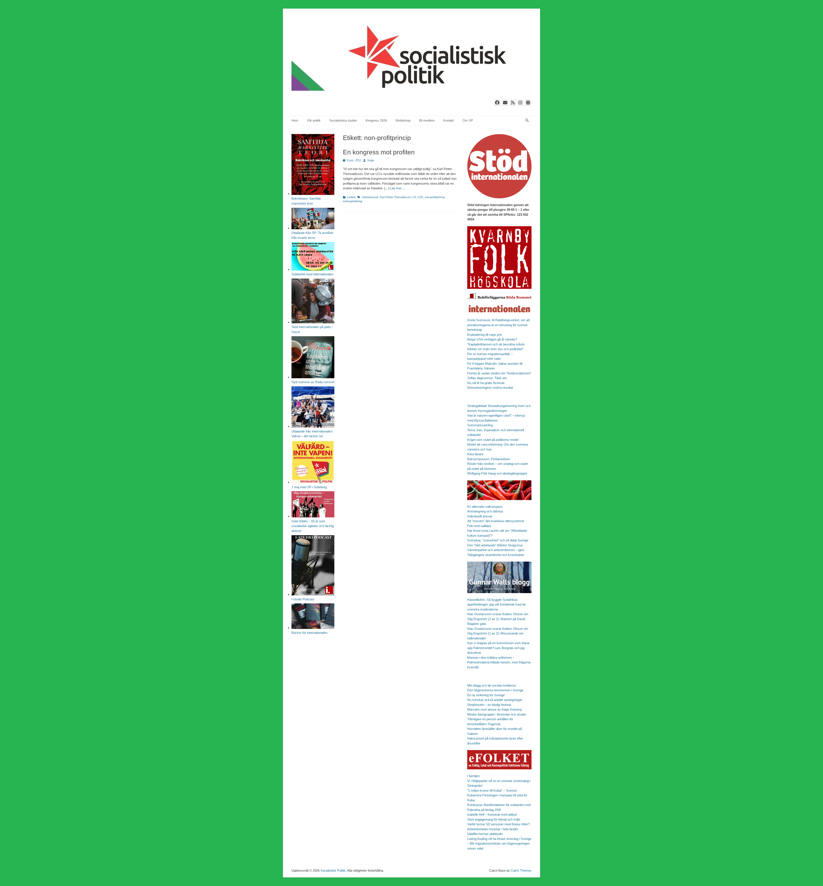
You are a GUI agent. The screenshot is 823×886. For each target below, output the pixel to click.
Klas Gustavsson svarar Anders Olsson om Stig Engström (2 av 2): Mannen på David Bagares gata (497, 618)
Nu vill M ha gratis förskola (485, 383)
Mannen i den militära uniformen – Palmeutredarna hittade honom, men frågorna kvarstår (498, 662)
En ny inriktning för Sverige (486, 695)
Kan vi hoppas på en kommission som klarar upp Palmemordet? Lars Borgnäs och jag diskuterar (498, 647)
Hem (294, 120)
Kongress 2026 (376, 120)
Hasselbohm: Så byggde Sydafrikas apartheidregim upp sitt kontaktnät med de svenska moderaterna (496, 604)
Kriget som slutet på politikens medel (492, 439)
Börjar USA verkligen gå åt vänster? (492, 339)
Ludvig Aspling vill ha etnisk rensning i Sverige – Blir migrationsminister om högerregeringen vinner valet (499, 843)
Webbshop (402, 120)
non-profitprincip (435, 197)
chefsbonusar (370, 197)
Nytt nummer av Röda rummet (312, 382)
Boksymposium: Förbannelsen (488, 459)
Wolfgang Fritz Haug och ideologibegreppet (497, 473)
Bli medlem (427, 120)
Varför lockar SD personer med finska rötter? (498, 824)
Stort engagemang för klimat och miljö (493, 819)
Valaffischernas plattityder (485, 834)
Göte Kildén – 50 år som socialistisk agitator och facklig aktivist (312, 526)
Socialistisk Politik (332, 870)
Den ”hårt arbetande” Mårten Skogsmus (495, 545)
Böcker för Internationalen (309, 632)
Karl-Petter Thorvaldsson (395, 197)
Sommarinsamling (480, 425)
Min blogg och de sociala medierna (491, 685)
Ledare (351, 197)
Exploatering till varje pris (484, 334)
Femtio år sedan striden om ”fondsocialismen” (499, 373)
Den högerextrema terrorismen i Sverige (495, 690)
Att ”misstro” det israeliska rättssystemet (495, 521)
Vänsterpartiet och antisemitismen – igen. (496, 550)
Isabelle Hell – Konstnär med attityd (492, 814)
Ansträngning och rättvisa (485, 511)
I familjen (473, 776)
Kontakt (448, 120)
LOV (420, 197)
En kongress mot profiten (379, 152)
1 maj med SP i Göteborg (309, 487)
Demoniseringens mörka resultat (490, 387)
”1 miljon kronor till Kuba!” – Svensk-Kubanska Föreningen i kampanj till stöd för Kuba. (497, 795)
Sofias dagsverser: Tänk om (487, 378)
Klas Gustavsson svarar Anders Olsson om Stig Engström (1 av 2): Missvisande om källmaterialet (497, 633)
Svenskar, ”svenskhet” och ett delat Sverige (497, 540)
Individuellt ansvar (479, 516)
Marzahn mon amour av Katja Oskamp (494, 709)
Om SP (468, 120)
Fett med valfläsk (479, 526)
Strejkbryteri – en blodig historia (489, 705)
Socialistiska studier (343, 120)
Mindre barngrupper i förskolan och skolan (496, 714)
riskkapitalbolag (352, 201)
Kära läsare (475, 454)
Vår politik (314, 120)
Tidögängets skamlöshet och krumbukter (495, 555)
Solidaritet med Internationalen (312, 274)
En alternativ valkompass (485, 506)
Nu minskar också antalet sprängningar (494, 700)
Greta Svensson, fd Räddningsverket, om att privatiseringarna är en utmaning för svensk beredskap (498, 324)
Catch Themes (521, 870)
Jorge (370, 160)
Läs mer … (398, 188)
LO (414, 197)
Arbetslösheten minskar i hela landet (492, 829)
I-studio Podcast (302, 599)
